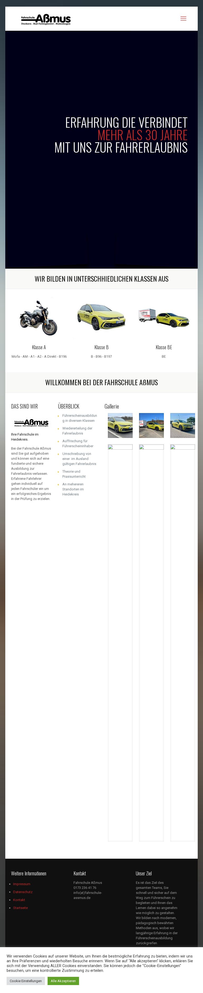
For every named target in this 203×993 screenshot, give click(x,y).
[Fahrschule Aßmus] (45, 18)
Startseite (20, 908)
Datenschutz (23, 892)
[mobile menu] (183, 18)
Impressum (21, 884)
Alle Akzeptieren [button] (63, 981)
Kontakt (19, 900)
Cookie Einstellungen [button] (26, 981)
